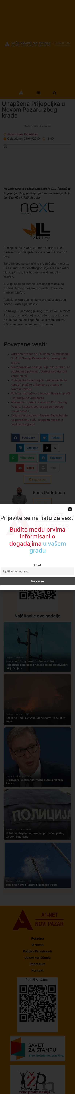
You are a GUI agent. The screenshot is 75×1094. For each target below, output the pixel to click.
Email (37, 565)
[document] (37, 547)
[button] (70, 509)
